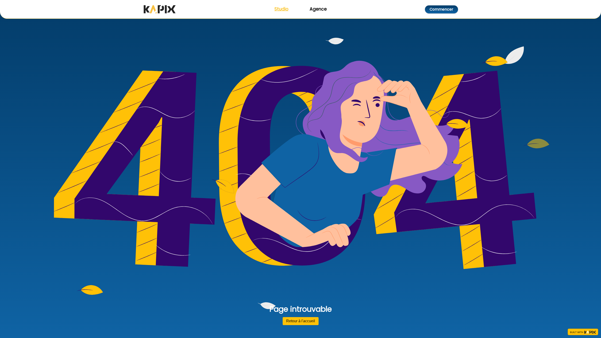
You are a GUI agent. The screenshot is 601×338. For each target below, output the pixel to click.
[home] (159, 9)
